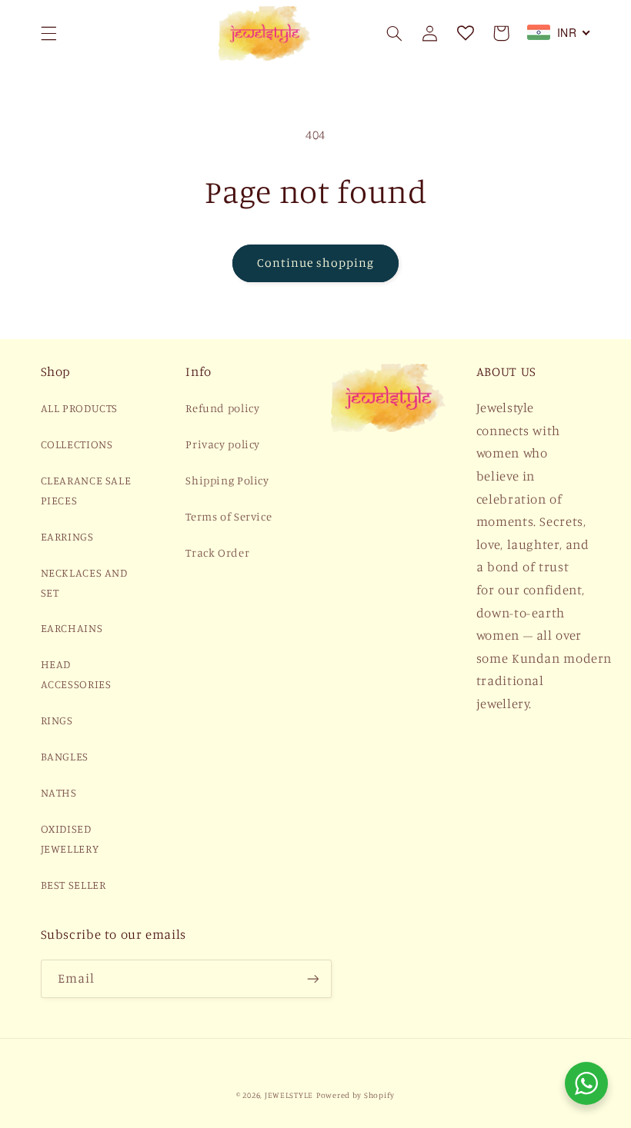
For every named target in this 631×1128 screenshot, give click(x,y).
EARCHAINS (72, 627)
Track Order (217, 552)
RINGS (57, 720)
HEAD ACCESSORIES (76, 673)
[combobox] (559, 32)
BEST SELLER (73, 884)
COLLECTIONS (77, 444)
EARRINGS (67, 536)
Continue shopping (316, 262)
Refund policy (222, 407)
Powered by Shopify (355, 1095)
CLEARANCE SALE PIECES (86, 490)
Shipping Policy (227, 480)
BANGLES (64, 756)
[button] (48, 33)
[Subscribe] (312, 978)
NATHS (59, 792)
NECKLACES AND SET (84, 582)
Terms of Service (228, 516)
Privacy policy (222, 444)
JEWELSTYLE (289, 1095)
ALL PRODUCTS (80, 407)
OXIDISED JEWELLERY (70, 838)
